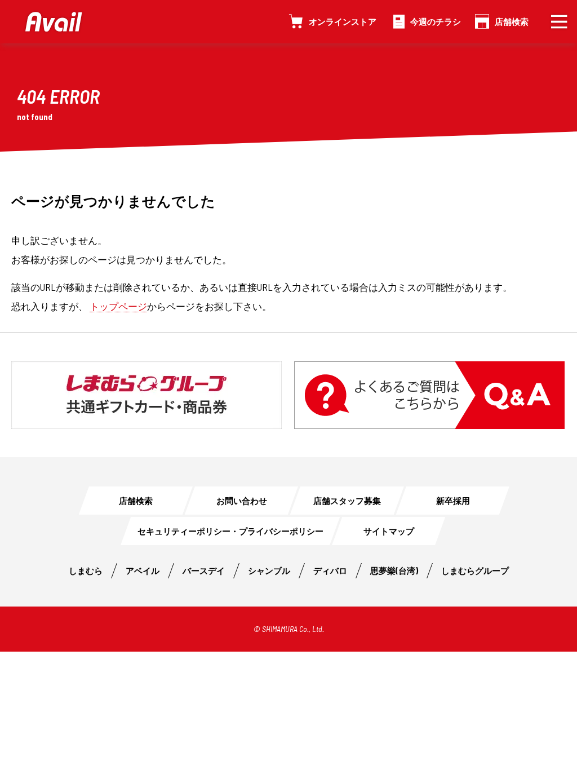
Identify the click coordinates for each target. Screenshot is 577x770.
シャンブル (269, 570)
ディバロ (330, 570)
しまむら (86, 570)
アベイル (142, 570)
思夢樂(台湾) (394, 570)
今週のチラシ (435, 21)
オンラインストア (342, 21)
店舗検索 (512, 21)
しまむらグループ (475, 570)
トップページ (118, 306)
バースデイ (204, 570)
